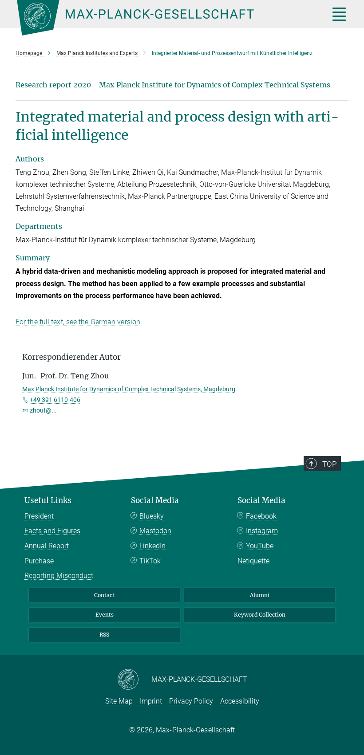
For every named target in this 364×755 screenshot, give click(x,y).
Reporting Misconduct (58, 575)
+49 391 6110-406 (55, 399)
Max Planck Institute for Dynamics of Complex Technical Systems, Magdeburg (128, 389)
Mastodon (155, 531)
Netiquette (253, 561)
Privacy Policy (191, 701)
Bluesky (151, 516)
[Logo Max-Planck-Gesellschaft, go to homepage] (162, 17)
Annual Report (46, 546)
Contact (104, 595)
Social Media (155, 500)
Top (329, 464)
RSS (104, 634)
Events (104, 614)
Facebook (261, 516)
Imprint (151, 701)
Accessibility (239, 701)
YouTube (259, 546)
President (39, 516)
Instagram (262, 531)
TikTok (150, 561)
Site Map (119, 701)
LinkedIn (152, 546)
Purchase (39, 561)
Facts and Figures (52, 531)
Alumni (259, 595)
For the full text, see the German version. (79, 322)
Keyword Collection (259, 614)
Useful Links (47, 500)
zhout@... (43, 410)
